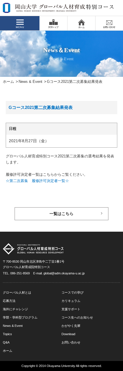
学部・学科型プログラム (20, 317)
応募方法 (9, 300)
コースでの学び (72, 292)
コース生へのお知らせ (77, 317)
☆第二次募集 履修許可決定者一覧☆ (37, 181)
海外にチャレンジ (15, 309)
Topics (7, 334)
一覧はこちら (61, 214)
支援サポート (70, 309)
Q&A (6, 342)
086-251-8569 (20, 273)
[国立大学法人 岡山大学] (53, 23)
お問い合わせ (70, 342)
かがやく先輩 (70, 325)
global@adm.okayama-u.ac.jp (64, 273)
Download (68, 334)
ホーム (8, 82)
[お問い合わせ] (109, 23)
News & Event (30, 82)
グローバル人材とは (17, 292)
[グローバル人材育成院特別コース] (58, 9)
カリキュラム (70, 300)
